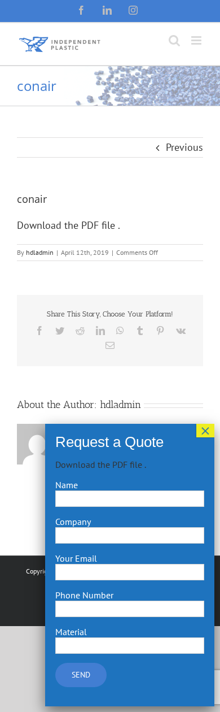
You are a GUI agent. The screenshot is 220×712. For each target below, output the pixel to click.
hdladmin (40, 252)
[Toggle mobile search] (174, 40)
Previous (184, 147)
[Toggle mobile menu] (197, 40)
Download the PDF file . (68, 225)
